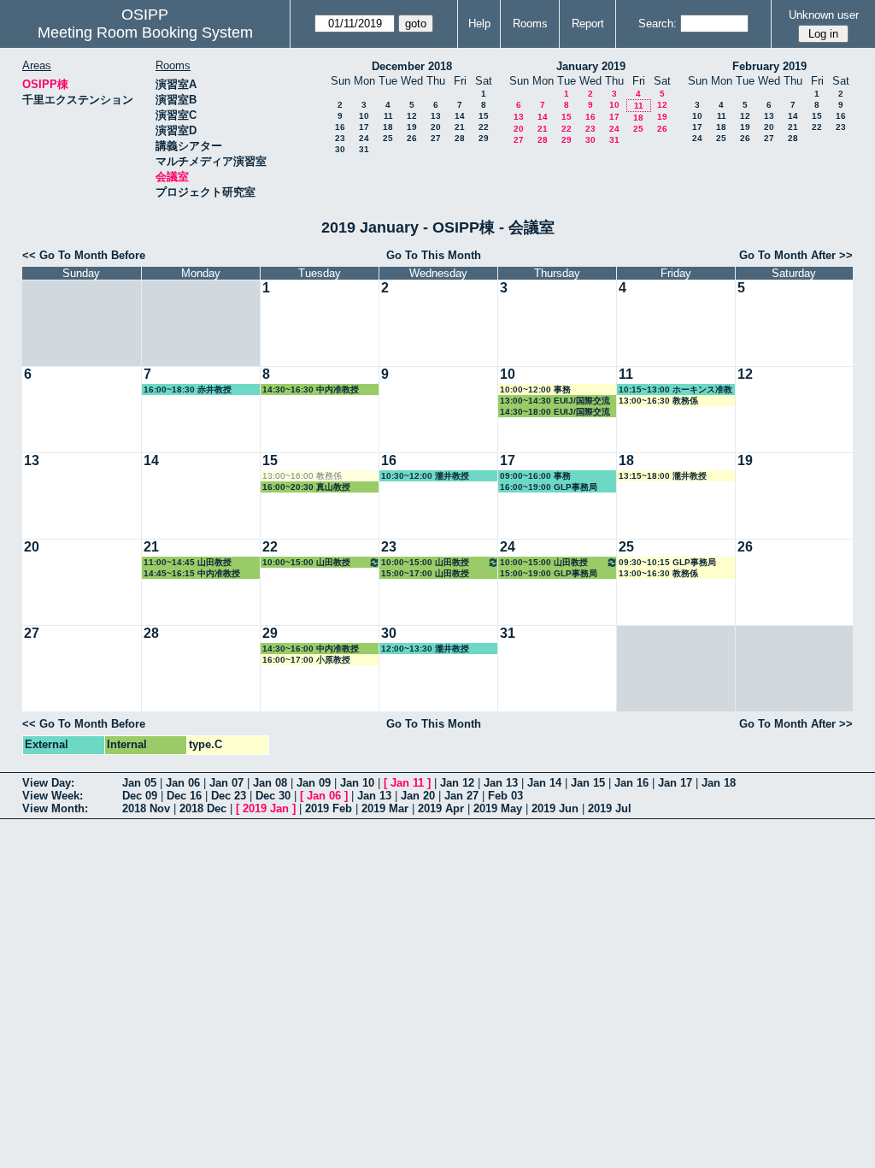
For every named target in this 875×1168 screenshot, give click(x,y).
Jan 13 (501, 782)
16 (340, 127)
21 (460, 127)
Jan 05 (139, 782)
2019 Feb (328, 808)
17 (364, 127)
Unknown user (824, 15)
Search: (657, 23)
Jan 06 (183, 782)
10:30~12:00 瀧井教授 (425, 476)
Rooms (530, 23)
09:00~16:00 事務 (535, 476)
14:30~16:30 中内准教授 (310, 389)
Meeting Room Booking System (145, 32)
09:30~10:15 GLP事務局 (667, 562)
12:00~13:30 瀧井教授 (425, 648)
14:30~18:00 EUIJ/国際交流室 (555, 412)
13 (436, 116)
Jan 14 (544, 782)
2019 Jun (554, 808)
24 (364, 138)
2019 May (497, 808)
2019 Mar (384, 808)
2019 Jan (266, 808)
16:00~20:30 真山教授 (306, 487)
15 (484, 116)
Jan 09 (314, 782)
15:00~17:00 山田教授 (425, 573)
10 (364, 116)
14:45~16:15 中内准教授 (192, 573)
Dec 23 (228, 795)
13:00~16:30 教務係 (658, 400)
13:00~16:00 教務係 (302, 476)
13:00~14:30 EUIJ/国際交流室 (555, 401)
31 (364, 149)
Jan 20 (418, 795)
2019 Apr (441, 808)
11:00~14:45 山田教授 (188, 562)
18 (388, 127)
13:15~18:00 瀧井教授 (663, 476)
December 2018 (412, 66)
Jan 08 (270, 782)
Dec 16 (184, 795)
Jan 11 (407, 782)
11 (388, 116)
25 (388, 138)
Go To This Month (433, 255)
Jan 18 (719, 782)
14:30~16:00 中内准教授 (310, 648)
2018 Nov (146, 808)
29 (484, 138)
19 (412, 127)
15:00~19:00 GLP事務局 (548, 573)
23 (340, 138)
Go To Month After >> (796, 255)
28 (460, 138)
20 (436, 127)
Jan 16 (631, 782)
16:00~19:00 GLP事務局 (548, 487)
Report (588, 23)
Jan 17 (675, 782)
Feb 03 (505, 795)
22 (484, 127)
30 (340, 149)
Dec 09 (139, 795)
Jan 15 (588, 782)
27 (436, 138)
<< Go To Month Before (83, 255)
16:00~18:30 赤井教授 (188, 389)
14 (460, 116)
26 (412, 138)
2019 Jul (609, 808)
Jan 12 (457, 782)
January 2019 (590, 66)
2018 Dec (202, 808)
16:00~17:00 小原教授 (306, 659)
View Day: (48, 782)
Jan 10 (357, 782)
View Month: (55, 808)
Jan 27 (461, 795)
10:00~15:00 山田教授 (306, 562)
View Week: (52, 795)
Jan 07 (226, 782)
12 (412, 116)
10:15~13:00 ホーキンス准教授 (675, 390)
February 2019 (769, 66)
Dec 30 (273, 795)
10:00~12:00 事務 (535, 389)
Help (479, 23)
